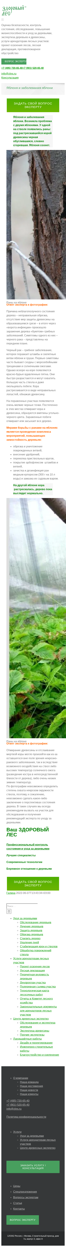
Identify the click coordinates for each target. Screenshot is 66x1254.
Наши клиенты (29, 1094)
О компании (20, 1078)
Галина (10, 893)
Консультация (10, 77)
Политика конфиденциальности (26, 1116)
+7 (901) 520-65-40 (33, 68)
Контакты (19, 1208)
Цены (16, 1186)
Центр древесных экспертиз (37, 1148)
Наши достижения (31, 1086)
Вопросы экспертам (25, 1197)
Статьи (17, 1203)
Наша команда (29, 1082)
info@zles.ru (8, 73)
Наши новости (29, 1090)
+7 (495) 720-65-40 (12, 68)
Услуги (17, 1131)
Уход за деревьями (32, 1135)
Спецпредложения (25, 1191)
